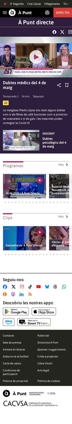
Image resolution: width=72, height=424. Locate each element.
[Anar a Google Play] (16, 311)
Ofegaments (52, 3)
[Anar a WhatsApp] (65, 286)
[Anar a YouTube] (39, 286)
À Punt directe (36, 22)
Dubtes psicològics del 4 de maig (54, 142)
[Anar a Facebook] (6, 286)
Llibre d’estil (44, 363)
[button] (2, 202)
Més (61, 164)
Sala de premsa (12, 342)
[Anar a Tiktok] (31, 286)
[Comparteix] (59, 85)
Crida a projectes (47, 356)
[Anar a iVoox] (5, 294)
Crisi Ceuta (34, 3)
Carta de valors (12, 363)
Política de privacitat (15, 380)
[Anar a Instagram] (23, 286)
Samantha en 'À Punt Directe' (24, 245)
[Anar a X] (14, 286)
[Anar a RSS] (31, 294)
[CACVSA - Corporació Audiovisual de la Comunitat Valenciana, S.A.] (30, 403)
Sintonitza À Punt (47, 342)
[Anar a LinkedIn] (22, 294)
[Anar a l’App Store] (44, 311)
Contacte (8, 335)
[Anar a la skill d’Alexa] (8, 322)
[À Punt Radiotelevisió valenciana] (23, 393)
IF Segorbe (17, 3)
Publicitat (43, 335)
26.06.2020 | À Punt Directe (23, 193)
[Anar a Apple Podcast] (14, 294)
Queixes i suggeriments (51, 349)
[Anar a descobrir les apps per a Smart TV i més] (34, 322)
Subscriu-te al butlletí (16, 356)
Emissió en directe (14, 349)
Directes (63, 12)
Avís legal (43, 370)
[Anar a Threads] (56, 286)
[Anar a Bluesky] (48, 286)
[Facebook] (54, 32)
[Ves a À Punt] (20, 12)
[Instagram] (70, 32)
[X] (62, 32)
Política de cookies (48, 380)
